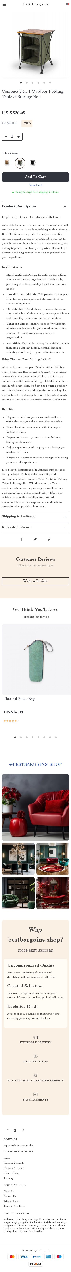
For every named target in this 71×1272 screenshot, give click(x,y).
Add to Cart (35, 177)
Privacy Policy (12, 1201)
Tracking (8, 1178)
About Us (9, 1191)
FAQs (7, 1158)
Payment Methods (14, 1163)
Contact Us (10, 1196)
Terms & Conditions (14, 1206)
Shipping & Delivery (15, 1168)
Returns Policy (12, 1173)
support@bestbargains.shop (19, 1146)
